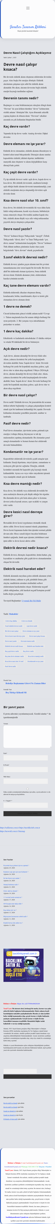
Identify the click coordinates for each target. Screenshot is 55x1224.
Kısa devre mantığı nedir (36, 656)
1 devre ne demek (26, 621)
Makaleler (13, 613)
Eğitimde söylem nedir (10, 1119)
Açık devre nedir (32, 626)
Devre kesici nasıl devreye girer (15, 636)
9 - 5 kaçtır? (7, 801)
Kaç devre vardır (28, 651)
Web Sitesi (6, 777)
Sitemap (21, 831)
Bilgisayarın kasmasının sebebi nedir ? (15, 916)
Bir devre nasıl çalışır (11, 631)
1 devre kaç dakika (11, 621)
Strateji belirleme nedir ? (11, 884)
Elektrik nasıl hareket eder (35, 646)
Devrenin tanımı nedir (28, 641)
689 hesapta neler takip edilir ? (13, 904)
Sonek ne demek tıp (9, 1111)
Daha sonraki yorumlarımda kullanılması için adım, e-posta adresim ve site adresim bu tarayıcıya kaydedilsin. (26, 793)
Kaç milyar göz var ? (10, 910)
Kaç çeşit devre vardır (12, 651)
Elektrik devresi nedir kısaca (14, 646)
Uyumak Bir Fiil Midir (31, 600)
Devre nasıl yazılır (11, 641)
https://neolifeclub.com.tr (29, 827)
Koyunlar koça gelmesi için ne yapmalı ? (16, 865)
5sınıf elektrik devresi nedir (13, 626)
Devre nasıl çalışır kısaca (37, 636)
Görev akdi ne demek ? (10, 891)
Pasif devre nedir (10, 666)
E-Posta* (6, 765)
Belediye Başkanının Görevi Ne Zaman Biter (26, 683)
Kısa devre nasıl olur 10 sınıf (14, 661)
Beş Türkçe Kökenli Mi (16, 692)
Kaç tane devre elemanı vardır (14, 656)
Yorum (5, 723)
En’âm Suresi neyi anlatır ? (11, 878)
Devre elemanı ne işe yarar (31, 631)
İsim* (5, 753)
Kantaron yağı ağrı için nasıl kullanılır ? (15, 872)
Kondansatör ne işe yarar (35, 661)
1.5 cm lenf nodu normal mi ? (12, 897)
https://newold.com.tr (9, 831)
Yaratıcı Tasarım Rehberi (28, 27)
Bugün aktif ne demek (10, 1103)
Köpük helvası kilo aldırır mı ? (13, 923)
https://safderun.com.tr (9, 827)
